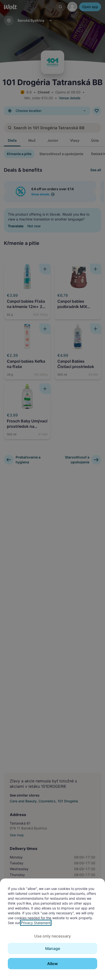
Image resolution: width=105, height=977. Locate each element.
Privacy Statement (36, 923)
